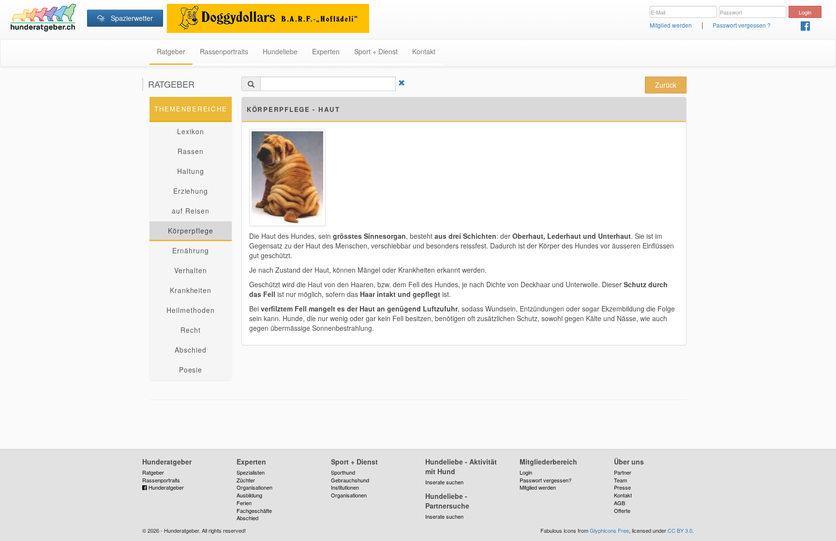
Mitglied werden (671, 25)
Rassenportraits (224, 51)
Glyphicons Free (609, 530)
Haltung (190, 171)
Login (526, 472)
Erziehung (191, 191)
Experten (326, 51)
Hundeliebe (280, 51)
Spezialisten (251, 472)
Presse (622, 487)
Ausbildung (249, 495)
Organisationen (254, 487)
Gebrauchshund (350, 480)
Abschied (191, 350)
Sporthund (343, 472)
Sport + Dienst (376, 51)
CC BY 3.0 (680, 530)
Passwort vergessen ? (742, 25)
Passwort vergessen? (545, 480)
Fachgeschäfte (254, 510)
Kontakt (423, 51)
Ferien (244, 503)
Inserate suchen (444, 482)
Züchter (246, 480)
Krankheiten (191, 290)
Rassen (191, 151)
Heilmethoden (190, 310)
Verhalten (191, 270)
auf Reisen (190, 211)
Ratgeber (171, 51)
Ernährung (190, 250)
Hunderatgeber (165, 487)
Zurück (665, 85)
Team (620, 480)
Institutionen (345, 487)
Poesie (191, 369)
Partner (622, 472)
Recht (190, 330)
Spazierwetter (129, 18)
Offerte (622, 510)
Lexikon (190, 131)
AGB (619, 503)
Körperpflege (190, 230)
